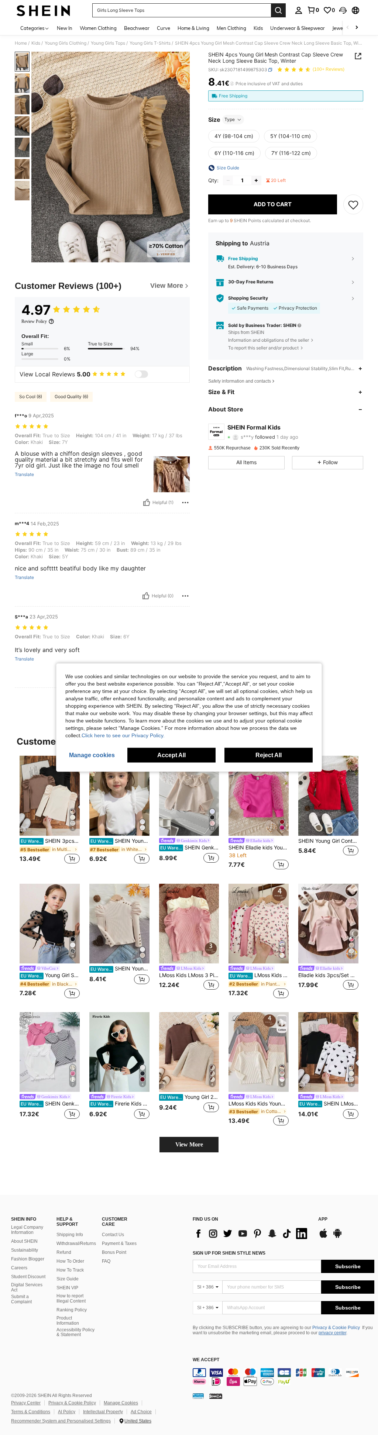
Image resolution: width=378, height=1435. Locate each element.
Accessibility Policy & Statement (75, 1332)
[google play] (337, 1236)
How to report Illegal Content (71, 1298)
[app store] (323, 1236)
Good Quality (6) (71, 396)
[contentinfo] (283, 1377)
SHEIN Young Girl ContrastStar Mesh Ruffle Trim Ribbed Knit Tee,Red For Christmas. (328, 841)
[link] (313, 10)
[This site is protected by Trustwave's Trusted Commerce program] (198, 1395)
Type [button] (229, 119)
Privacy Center (26, 1402)
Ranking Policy (71, 1309)
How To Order (70, 1261)
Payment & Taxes (119, 1243)
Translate (24, 474)
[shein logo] (43, 10)
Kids (35, 43)
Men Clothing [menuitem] (231, 28)
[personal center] (298, 10)
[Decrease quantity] (228, 180)
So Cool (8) (30, 396)
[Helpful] (146, 502)
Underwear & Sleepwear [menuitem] (297, 28)
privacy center (332, 1332)
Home (21, 43)
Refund (63, 1252)
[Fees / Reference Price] (232, 83)
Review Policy (34, 321)
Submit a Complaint (21, 1299)
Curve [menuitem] (163, 28)
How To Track (70, 1270)
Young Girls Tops (108, 43)
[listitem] (50, 814)
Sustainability (24, 1250)
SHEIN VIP (67, 1287)
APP (322, 1219)
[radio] (234, 136)
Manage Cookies (121, 1402)
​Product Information (67, 1320)
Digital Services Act (26, 1287)
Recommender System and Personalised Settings (61, 1421)
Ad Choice (141, 1411)
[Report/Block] (185, 502)
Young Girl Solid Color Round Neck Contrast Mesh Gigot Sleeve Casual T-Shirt (50, 975)
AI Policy (66, 1411)
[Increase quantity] (256, 180)
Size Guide (67, 1279)
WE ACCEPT (206, 1360)
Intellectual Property (103, 1411)
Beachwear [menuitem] (137, 28)
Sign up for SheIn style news (229, 1253)
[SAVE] (353, 204)
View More (189, 1144)
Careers (19, 1267)
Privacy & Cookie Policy (336, 1327)
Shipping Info (69, 1234)
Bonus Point (114, 1252)
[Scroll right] (356, 28)
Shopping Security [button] (248, 298)
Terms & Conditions (30, 1411)
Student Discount (28, 1276)
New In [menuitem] (64, 28)
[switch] (141, 374)
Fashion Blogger (27, 1259)
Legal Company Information (27, 1230)
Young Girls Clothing (65, 43)
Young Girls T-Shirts (150, 43)
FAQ (106, 1261)
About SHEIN (24, 1241)
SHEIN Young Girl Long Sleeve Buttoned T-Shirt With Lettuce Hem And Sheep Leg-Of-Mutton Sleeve (120, 969)
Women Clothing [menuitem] (98, 28)
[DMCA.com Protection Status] (215, 1395)
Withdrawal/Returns (76, 1243)
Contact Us (113, 1234)
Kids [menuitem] (258, 28)
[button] (343, 10)
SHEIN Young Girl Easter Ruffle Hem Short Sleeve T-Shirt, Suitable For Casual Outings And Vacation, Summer (120, 841)
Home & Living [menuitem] (193, 28)
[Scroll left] (347, 28)
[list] (252, 1233)
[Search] (278, 10)
